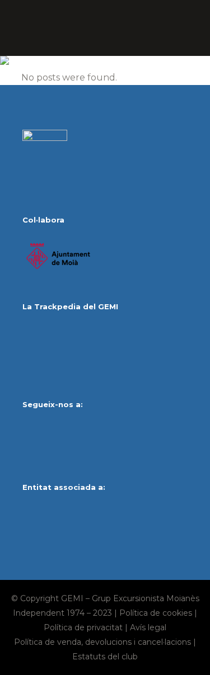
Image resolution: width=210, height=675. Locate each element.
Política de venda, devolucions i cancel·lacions (102, 642)
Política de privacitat (83, 627)
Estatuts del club (105, 657)
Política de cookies (155, 613)
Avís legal (148, 627)
